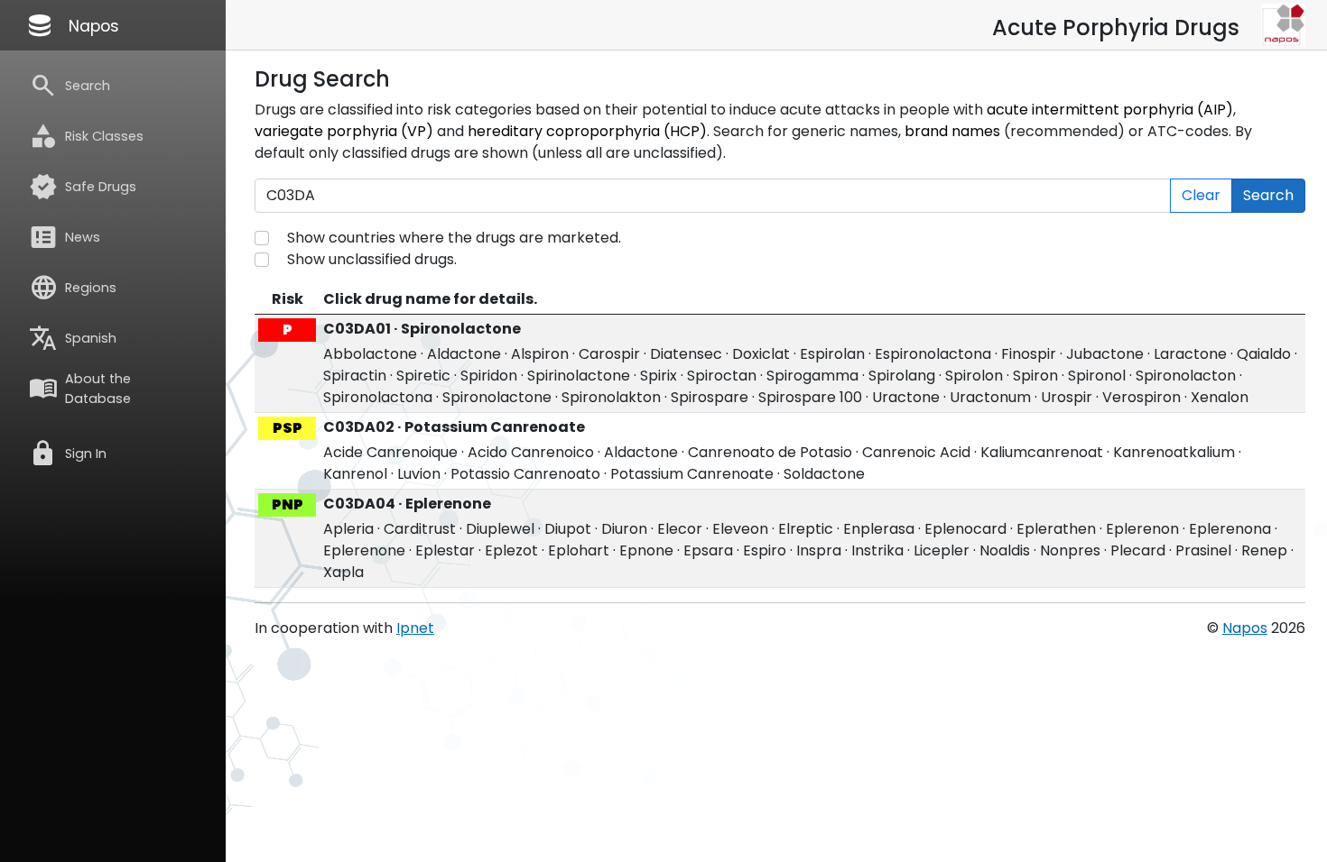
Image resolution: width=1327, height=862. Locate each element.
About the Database (80, 389)
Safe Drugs (82, 187)
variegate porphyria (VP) (344, 131)
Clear (1201, 195)
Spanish (72, 338)
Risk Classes (86, 136)
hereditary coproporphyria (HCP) (587, 131)
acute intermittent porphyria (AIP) (1110, 109)
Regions (72, 288)
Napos (72, 25)
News (64, 237)
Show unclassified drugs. (372, 259)
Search (69, 86)
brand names (952, 131)
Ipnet (415, 628)
